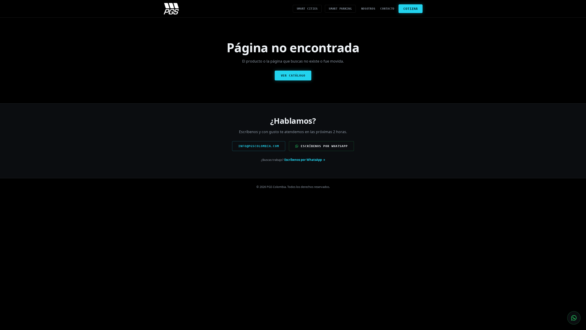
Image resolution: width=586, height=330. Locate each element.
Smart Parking (340, 8)
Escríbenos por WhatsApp (324, 146)
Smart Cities (307, 8)
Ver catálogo (293, 75)
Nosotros (368, 8)
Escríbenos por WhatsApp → (304, 160)
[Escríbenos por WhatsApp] (574, 317)
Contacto (387, 8)
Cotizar (410, 9)
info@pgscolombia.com (258, 146)
